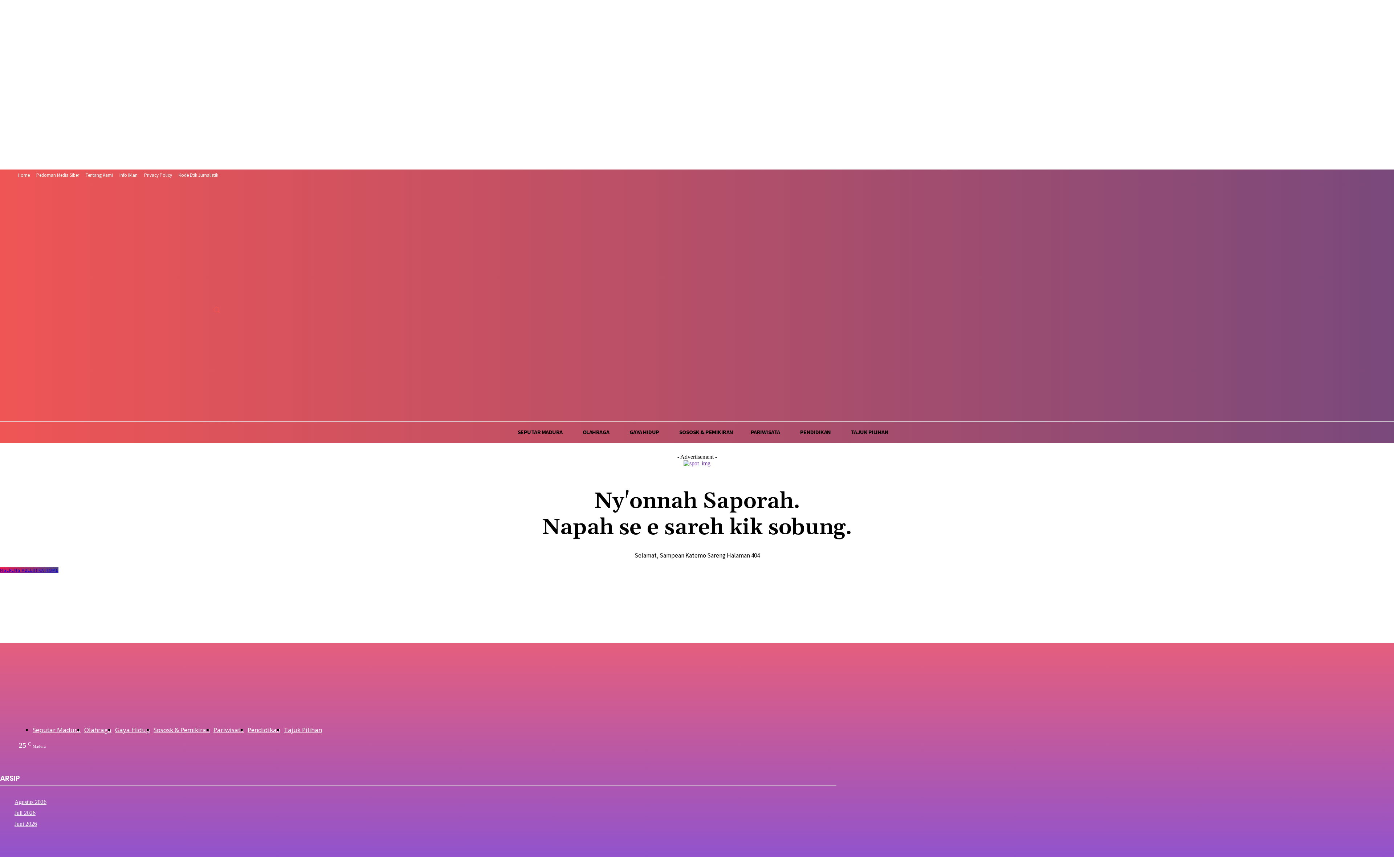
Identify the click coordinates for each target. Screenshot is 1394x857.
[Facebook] (178, 293)
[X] (205, 293)
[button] (216, 309)
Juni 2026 (26, 824)
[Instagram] (191, 293)
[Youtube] (219, 293)
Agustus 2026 (30, 802)
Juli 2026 (25, 813)
